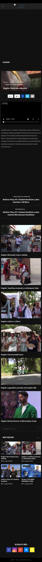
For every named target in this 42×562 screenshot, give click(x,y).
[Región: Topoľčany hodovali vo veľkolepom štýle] (31, 448)
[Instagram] (14, 549)
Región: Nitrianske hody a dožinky (14, 255)
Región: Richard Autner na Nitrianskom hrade (19, 421)
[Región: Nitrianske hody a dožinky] (10, 448)
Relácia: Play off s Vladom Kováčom (10, 480)
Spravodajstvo (26, 466)
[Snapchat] (32, 549)
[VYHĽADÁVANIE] (38, 429)
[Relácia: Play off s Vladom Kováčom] (10, 470)
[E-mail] (26, 549)
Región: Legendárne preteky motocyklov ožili (18, 387)
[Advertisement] (21, 171)
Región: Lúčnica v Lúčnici (10, 321)
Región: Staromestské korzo (12, 354)
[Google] (20, 549)
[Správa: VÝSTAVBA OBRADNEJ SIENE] (31, 470)
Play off (4, 466)
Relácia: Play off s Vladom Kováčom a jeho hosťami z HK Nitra (21, 201)
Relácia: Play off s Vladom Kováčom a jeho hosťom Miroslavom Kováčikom (21, 213)
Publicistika (6, 443)
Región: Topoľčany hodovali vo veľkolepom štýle (20, 288)
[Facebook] (8, 549)
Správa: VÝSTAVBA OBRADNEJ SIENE (28, 480)
